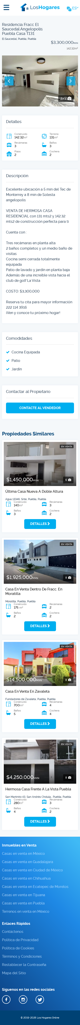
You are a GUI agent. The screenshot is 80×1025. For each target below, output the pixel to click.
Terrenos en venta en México (25, 911)
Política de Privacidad (20, 940)
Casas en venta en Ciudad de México (32, 870)
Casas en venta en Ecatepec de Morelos (35, 886)
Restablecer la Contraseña (24, 965)
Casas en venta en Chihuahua (26, 878)
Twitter (40, 999)
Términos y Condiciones (22, 956)
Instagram (23, 999)
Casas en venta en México (23, 853)
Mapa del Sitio (14, 973)
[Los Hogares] (40, 6)
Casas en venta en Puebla (23, 903)
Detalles (38, 524)
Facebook (6, 999)
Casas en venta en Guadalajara (27, 861)
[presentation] (9, 80)
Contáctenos (12, 932)
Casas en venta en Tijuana (23, 895)
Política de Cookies (18, 948)
